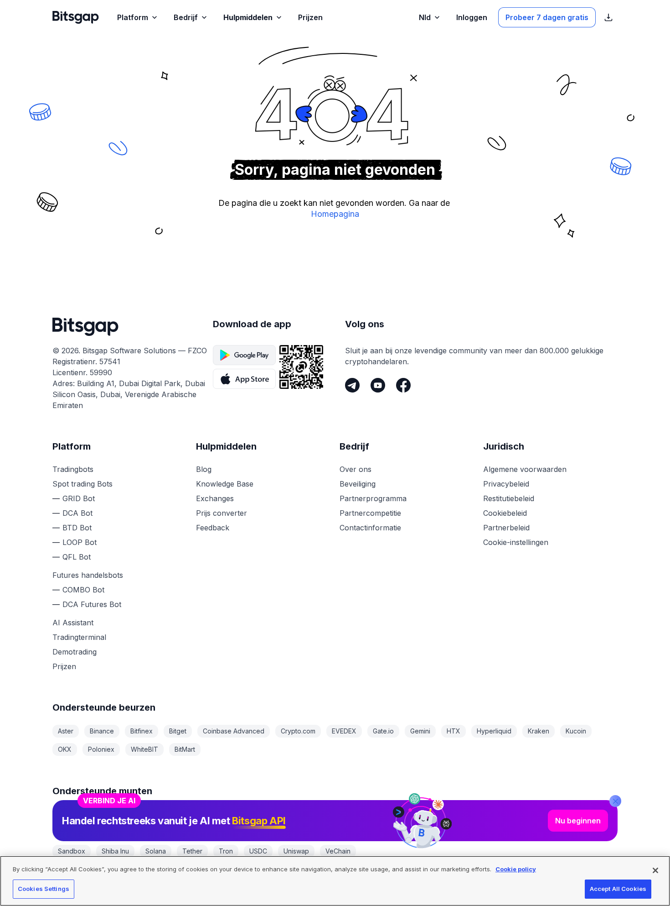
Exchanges (215, 498)
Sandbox (71, 851)
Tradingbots (72, 469)
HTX (453, 731)
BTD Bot (77, 527)
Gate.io (383, 731)
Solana (155, 851)
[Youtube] (378, 385)
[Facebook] (403, 385)
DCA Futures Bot (91, 604)
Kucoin (576, 731)
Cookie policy (515, 869)
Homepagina (335, 214)
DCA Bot (77, 513)
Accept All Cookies (618, 888)
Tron (226, 851)
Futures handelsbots (87, 575)
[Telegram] (352, 385)
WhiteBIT (144, 749)
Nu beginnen (578, 820)
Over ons (355, 469)
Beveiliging (358, 483)
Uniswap (296, 851)
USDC (258, 851)
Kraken (538, 731)
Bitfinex (141, 731)
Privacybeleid (506, 483)
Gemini (420, 731)
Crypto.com (298, 731)
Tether (192, 851)
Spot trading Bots (82, 483)
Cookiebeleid (505, 513)
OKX (65, 749)
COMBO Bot (83, 589)
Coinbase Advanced (233, 731)
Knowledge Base (224, 483)
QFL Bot (76, 556)
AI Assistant (72, 622)
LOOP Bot (79, 542)
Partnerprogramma (373, 498)
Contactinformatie (370, 527)
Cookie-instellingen (515, 542)
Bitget (177, 731)
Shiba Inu (115, 851)
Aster (65, 731)
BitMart (185, 749)
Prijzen (64, 666)
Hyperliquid (494, 731)
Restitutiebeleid (508, 498)
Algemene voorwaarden (525, 469)
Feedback (212, 527)
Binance (102, 731)
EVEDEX (344, 731)
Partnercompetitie (370, 513)
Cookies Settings (43, 888)
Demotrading (74, 651)
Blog (203, 469)
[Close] (615, 801)
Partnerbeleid (506, 527)
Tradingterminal (79, 637)
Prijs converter (221, 513)
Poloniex (101, 749)
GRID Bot (78, 498)
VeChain (337, 851)
